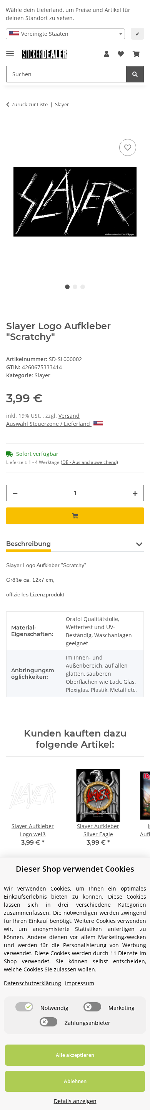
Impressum (79, 983)
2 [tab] (75, 287)
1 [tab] (67, 287)
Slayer (42, 375)
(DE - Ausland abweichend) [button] (89, 462)
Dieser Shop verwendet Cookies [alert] (75, 869)
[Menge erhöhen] (135, 493)
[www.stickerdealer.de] (45, 54)
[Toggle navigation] (10, 50)
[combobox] (65, 33)
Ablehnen (75, 1081)
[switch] (24, 1006)
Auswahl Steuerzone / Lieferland (49, 423)
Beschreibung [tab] (28, 543)
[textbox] (65, 34)
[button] (106, 54)
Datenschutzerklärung (32, 983)
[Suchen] (135, 74)
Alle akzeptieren (75, 1054)
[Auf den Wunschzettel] (127, 147)
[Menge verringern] (15, 493)
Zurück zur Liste (30, 104)
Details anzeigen (75, 1101)
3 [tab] (82, 287)
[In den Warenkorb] (12, 128)
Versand (69, 415)
